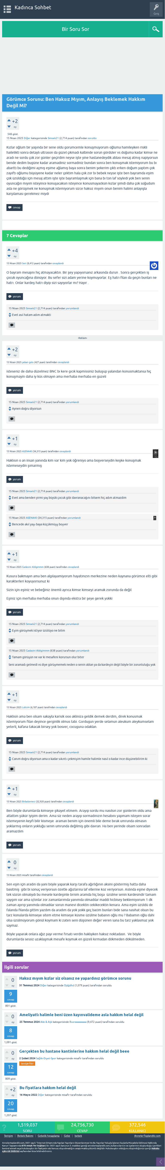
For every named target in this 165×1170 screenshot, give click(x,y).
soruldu (92, 138)
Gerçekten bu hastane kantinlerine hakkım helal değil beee (74, 1051)
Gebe (67, 1136)
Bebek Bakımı (25, 1136)
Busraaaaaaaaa (78, 1021)
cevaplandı (58, 263)
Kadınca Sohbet (33, 7)
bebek (78, 1136)
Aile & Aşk (46, 1021)
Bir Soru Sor (75, 29)
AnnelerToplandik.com (147, 1135)
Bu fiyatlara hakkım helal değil (48, 1087)
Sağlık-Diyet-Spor (46, 1058)
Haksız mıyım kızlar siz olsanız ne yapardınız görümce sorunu (75, 978)
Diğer (27, 138)
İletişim (8, 1136)
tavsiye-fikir (27, 1063)
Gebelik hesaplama (48, 1136)
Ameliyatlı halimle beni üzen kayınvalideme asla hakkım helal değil (82, 1014)
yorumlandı (72, 308)
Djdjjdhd (69, 985)
